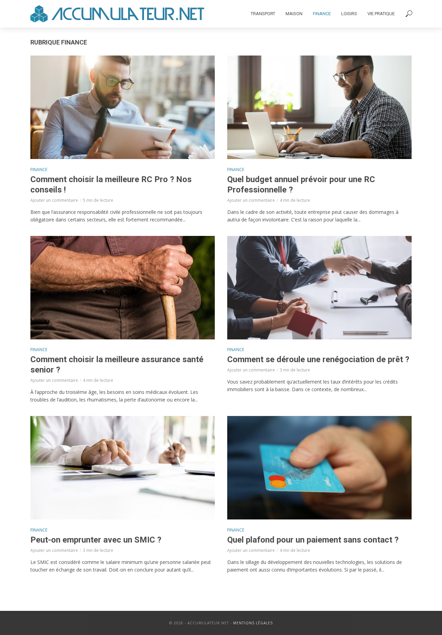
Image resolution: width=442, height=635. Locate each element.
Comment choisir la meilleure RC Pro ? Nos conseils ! (111, 185)
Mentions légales (253, 623)
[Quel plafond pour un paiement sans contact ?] (319, 467)
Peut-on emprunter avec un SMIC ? (95, 540)
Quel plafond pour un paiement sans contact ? (312, 540)
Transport (263, 13)
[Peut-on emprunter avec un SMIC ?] (122, 467)
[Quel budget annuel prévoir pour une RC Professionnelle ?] (319, 107)
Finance (322, 13)
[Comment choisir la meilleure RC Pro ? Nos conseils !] (122, 107)
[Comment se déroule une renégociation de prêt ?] (319, 287)
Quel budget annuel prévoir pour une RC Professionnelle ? (301, 185)
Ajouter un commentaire (54, 200)
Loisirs (349, 13)
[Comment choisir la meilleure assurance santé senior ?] (122, 287)
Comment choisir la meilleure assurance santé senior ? (116, 365)
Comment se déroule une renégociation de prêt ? (318, 359)
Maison (294, 13)
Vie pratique (381, 13)
